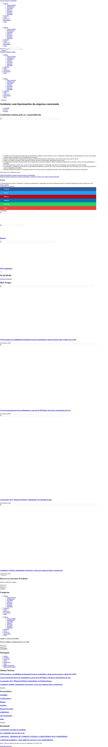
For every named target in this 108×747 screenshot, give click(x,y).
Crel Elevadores (5, 698)
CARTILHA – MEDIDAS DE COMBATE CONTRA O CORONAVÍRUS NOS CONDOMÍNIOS (34, 736)
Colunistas (6, 15)
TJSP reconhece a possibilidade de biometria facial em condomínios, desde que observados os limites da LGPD (38, 340)
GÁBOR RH (4, 712)
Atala (2, 719)
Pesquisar (2, 48)
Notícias (5, 3)
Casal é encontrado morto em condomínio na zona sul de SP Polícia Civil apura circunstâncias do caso (35, 410)
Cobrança (9, 9)
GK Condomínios (6, 268)
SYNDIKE (3, 695)
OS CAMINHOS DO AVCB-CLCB (12, 733)
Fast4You (3, 705)
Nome (2, 585)
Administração (11, 6)
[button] (48, 24)
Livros (5, 17)
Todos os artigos (4, 185)
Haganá (3, 238)
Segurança (9, 12)
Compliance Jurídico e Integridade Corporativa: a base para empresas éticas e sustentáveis (31, 570)
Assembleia (10, 8)
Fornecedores (7, 20)
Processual (9, 11)
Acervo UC (6, 19)
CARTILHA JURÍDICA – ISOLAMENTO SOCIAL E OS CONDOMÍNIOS (26, 740)
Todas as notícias (11, 5)
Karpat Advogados (6, 709)
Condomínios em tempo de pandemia (13, 730)
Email (1, 587)
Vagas (5, 22)
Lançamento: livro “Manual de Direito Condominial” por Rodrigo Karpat (26, 500)
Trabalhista (10, 14)
